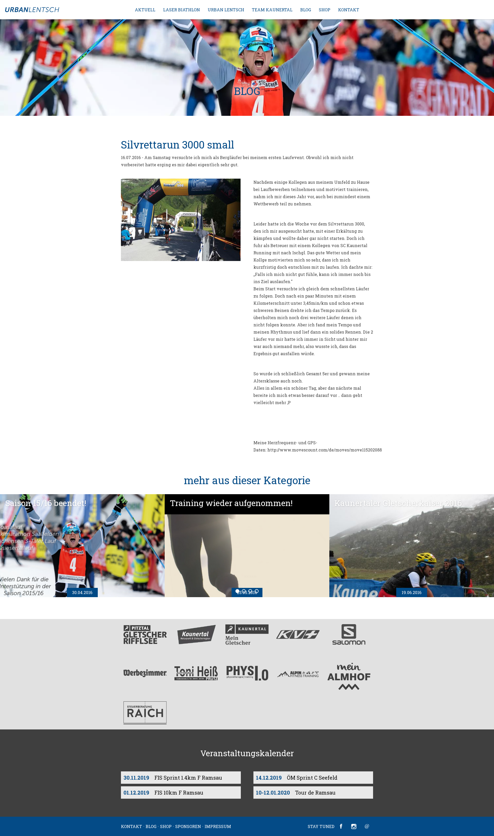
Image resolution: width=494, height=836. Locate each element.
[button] (247, 67)
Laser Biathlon (181, 9)
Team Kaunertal (272, 9)
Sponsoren (188, 826)
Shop (324, 9)
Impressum (218, 826)
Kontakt (348, 9)
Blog (305, 9)
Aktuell (145, 9)
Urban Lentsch (226, 9)
